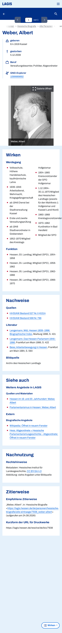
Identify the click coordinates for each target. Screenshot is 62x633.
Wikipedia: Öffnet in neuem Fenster (28, 425)
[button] (58, 4)
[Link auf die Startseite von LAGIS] (17, 4)
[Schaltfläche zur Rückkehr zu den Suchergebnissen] (4, 14)
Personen (9, 26)
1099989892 (17, 76)
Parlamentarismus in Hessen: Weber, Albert (33, 407)
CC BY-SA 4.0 (34, 471)
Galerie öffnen (44, 88)
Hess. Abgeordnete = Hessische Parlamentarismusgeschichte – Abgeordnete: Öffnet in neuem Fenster (34, 434)
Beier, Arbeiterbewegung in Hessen (28, 347)
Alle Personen (46, 26)
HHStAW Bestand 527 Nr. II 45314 (28, 313)
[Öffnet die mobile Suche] (56, 14)
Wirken (51, 625)
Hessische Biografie (26, 26)
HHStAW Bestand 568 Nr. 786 (25, 318)
